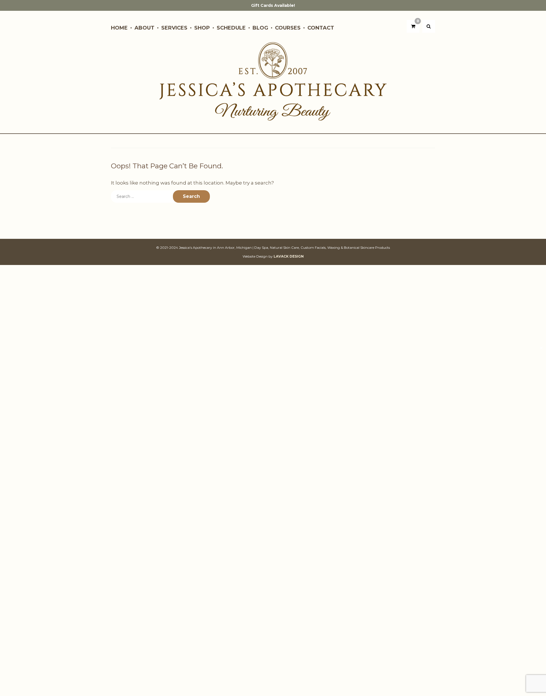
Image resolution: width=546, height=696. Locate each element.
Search (191, 196)
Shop (202, 28)
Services (174, 28)
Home (119, 28)
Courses (288, 28)
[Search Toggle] (429, 26)
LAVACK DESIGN (289, 256)
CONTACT (320, 28)
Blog (260, 28)
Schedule (231, 28)
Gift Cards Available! (273, 5)
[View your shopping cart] (413, 26)
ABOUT (144, 28)
